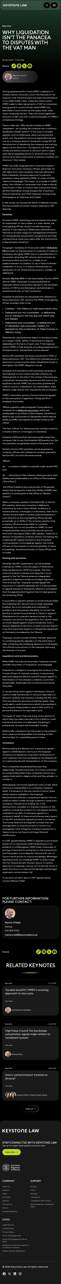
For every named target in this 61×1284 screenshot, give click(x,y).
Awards (5, 1201)
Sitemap (33, 1194)
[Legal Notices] (11, 1167)
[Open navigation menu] (54, 5)
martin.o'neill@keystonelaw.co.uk (21, 934)
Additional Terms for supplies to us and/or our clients (15, 1246)
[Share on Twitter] (24, 66)
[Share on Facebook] (29, 66)
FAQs (32, 1190)
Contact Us (7, 1204)
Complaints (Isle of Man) (40, 1201)
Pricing (33, 1186)
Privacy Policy (8, 1232)
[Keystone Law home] (15, 5)
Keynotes (6, 1197)
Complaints (35, 1197)
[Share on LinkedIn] (19, 66)
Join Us (5, 1208)
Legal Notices (8, 1225)
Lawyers (5, 1190)
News (4, 1194)
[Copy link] (13, 66)
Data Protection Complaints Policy (42, 1205)
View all (29, 1108)
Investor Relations (9, 1211)
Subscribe (10, 1152)
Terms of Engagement (11, 1235)
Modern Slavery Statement (13, 1251)
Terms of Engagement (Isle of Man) (14, 1240)
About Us (6, 1186)
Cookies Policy (8, 1228)
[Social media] (4, 1273)
